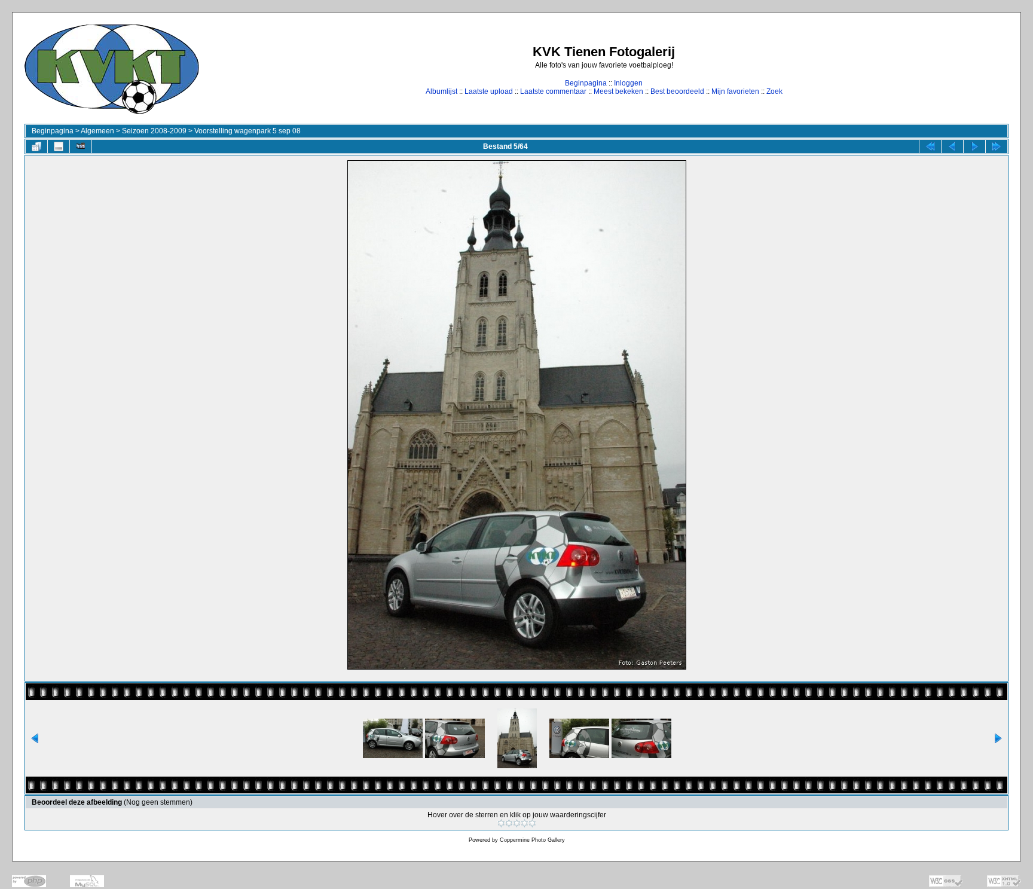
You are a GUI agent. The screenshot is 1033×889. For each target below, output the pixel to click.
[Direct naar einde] (996, 146)
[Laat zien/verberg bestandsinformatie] (58, 146)
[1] (501, 823)
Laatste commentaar (553, 91)
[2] (509, 823)
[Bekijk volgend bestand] (974, 146)
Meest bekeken (618, 91)
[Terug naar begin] (930, 146)
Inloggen (628, 83)
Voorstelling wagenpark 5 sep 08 (247, 131)
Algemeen (97, 131)
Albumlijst (441, 91)
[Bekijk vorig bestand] (952, 146)
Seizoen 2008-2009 (154, 131)
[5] (532, 823)
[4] (524, 823)
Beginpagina (586, 83)
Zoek (774, 91)
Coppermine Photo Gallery (532, 840)
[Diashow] (80, 146)
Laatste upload (488, 91)
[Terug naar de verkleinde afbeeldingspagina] (36, 146)
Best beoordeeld (677, 91)
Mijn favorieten (735, 91)
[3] (517, 823)
